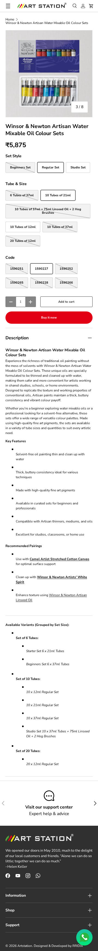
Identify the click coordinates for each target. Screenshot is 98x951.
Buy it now (49, 318)
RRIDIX (77, 946)
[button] (91, 6)
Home (9, 19)
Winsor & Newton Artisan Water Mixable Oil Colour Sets (46, 23)
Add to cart (66, 302)
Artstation (24, 946)
